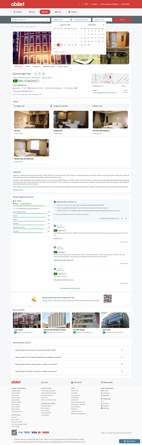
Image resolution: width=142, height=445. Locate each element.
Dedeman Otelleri (46, 406)
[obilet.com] (22, 6)
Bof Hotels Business (47, 395)
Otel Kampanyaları (16, 411)
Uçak (33, 12)
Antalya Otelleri (15, 397)
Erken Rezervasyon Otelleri (19, 424)
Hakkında (36, 66)
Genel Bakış (18, 66)
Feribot (74, 12)
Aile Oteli (14, 417)
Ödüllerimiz (74, 409)
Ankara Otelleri (15, 393)
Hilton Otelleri (45, 408)
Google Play (106, 393)
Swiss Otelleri (45, 410)
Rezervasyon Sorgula (109, 4)
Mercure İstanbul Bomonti (48, 400)
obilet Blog (105, 408)
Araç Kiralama (75, 395)
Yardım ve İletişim (76, 411)
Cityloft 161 (44, 397)
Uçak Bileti (74, 393)
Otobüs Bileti (75, 391)
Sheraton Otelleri (46, 413)
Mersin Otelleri (15, 407)
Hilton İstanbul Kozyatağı (48, 393)
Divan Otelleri (45, 415)
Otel (46, 12)
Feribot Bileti (74, 397)
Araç (59, 12)
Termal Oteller (15, 426)
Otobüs (18, 12)
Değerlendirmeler (49, 66)
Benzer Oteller (63, 66)
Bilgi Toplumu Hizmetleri (78, 404)
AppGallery (105, 395)
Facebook (105, 403)
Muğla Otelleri (15, 400)
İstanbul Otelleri (16, 391)
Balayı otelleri (15, 419)
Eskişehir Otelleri (16, 402)
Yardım (94, 4)
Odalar (28, 66)
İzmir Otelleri (15, 395)
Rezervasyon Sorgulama (78, 413)
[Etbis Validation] (14, 433)
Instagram (105, 406)
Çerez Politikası (75, 407)
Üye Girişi (125, 4)
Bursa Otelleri (15, 404)
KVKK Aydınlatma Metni (78, 402)
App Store (105, 391)
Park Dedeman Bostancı (48, 391)
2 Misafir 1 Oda (99, 19)
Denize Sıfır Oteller (16, 422)
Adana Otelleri (15, 409)
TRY (86, 4)
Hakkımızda (74, 400)
